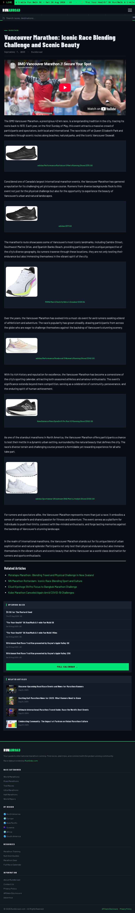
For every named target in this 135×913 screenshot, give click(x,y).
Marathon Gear (10, 860)
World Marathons (12, 776)
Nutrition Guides (11, 856)
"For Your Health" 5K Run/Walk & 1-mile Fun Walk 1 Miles (31, 632)
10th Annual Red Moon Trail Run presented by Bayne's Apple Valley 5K (37, 643)
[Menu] (130, 10)
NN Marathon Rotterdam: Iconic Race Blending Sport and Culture (45, 580)
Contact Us (9, 884)
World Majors (10, 799)
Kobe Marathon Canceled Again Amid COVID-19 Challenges (41, 592)
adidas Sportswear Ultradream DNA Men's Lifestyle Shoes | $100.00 (65, 499)
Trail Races (9, 785)
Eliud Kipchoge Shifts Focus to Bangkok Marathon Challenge (42, 586)
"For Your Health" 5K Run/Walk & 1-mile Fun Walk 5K (30, 622)
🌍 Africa (8, 832)
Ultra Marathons (11, 790)
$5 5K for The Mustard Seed (19, 612)
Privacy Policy (10, 888)
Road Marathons (11, 781)
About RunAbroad (12, 879)
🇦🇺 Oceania (9, 827)
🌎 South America (12, 836)
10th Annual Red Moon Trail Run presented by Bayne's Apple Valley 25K (38, 653)
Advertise (8, 897)
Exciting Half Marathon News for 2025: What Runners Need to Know (49, 698)
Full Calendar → (67, 666)
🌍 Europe (9, 818)
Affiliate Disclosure (13, 893)
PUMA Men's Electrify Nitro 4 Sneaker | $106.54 (65, 302)
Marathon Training (12, 851)
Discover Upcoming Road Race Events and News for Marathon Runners (50, 686)
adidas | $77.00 (65, 226)
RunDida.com (31, 760)
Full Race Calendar (12, 864)
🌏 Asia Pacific (10, 823)
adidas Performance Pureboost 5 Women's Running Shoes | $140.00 (65, 358)
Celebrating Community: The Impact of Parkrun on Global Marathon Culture (53, 721)
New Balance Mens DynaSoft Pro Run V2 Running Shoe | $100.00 (65, 421)
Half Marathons (11, 794)
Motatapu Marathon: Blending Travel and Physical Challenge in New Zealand (51, 575)
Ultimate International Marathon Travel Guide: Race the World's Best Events (53, 709)
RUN (11, 10)
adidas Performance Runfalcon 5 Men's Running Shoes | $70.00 (65, 165)
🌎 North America (12, 814)
